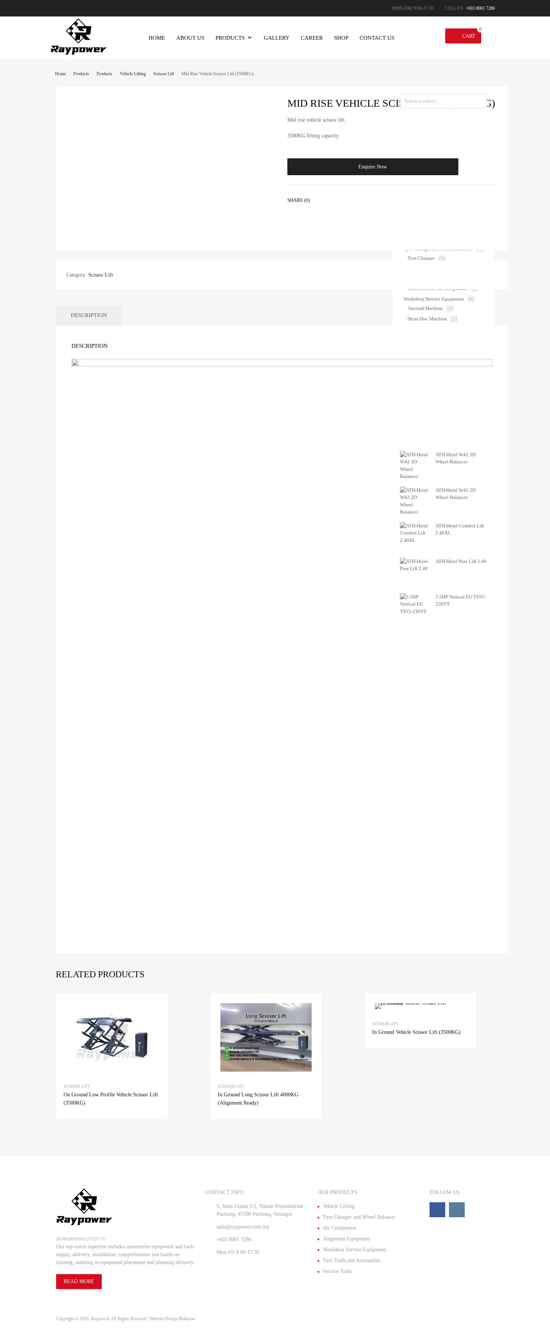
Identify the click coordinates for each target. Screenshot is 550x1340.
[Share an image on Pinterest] (366, 199)
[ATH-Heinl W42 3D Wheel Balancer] (415, 476)
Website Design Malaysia (172, 1318)
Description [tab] (89, 315)
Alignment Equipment (346, 1239)
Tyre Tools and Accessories (351, 1260)
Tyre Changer (421, 258)
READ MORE (79, 1281)
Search (479, 102)
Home (157, 38)
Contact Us (377, 38)
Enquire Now (372, 167)
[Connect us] (437, 1210)
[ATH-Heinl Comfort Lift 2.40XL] (415, 540)
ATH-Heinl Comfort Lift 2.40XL (460, 529)
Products (230, 38)
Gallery (277, 38)
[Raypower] (79, 53)
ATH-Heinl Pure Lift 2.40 (461, 561)
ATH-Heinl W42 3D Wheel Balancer (456, 458)
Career (312, 38)
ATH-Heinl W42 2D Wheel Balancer (456, 493)
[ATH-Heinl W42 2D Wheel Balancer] (415, 512)
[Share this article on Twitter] (339, 199)
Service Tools (337, 1271)
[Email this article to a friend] (393, 199)
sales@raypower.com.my (243, 1227)
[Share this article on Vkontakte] (380, 199)
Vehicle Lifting (133, 73)
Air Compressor (340, 1228)
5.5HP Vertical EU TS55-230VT (461, 600)
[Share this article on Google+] (353, 199)
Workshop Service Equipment (434, 299)
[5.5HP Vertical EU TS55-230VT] (415, 611)
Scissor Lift (163, 73)
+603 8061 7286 (480, 8)
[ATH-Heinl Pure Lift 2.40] (415, 568)
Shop (341, 38)
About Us (190, 38)
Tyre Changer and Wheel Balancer (359, 1217)
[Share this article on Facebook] (326, 199)
